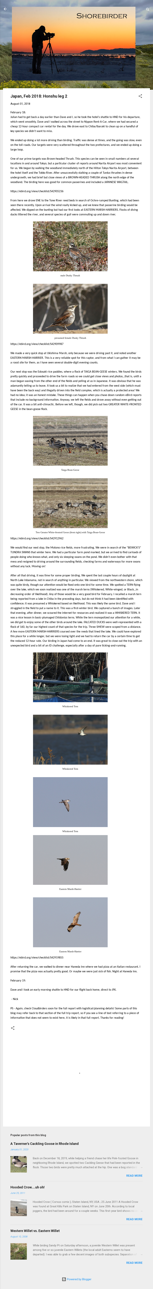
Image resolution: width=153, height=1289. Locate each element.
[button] (140, 97)
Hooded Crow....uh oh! (27, 1187)
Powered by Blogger (78, 1279)
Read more (134, 1175)
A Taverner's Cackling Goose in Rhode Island (44, 1144)
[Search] (148, 10)
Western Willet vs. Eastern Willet (35, 1231)
